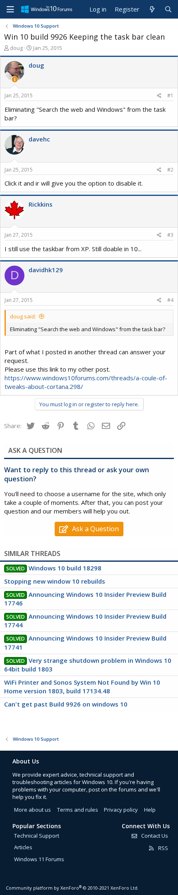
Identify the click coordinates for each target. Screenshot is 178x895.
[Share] (159, 96)
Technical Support (36, 835)
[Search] (168, 9)
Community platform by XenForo (72, 888)
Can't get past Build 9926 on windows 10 (65, 704)
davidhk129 (46, 270)
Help (150, 809)
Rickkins (41, 204)
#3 (170, 234)
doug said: (23, 316)
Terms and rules (77, 809)
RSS (162, 848)
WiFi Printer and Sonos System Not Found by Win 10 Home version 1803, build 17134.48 (82, 686)
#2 (170, 169)
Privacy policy (121, 809)
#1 (170, 95)
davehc (39, 139)
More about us (32, 809)
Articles (23, 847)
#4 (170, 300)
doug (16, 48)
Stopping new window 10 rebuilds (54, 581)
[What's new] (152, 9)
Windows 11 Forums (39, 859)
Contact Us (154, 835)
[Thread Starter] (15, 79)
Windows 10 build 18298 (65, 568)
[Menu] (10, 9)
